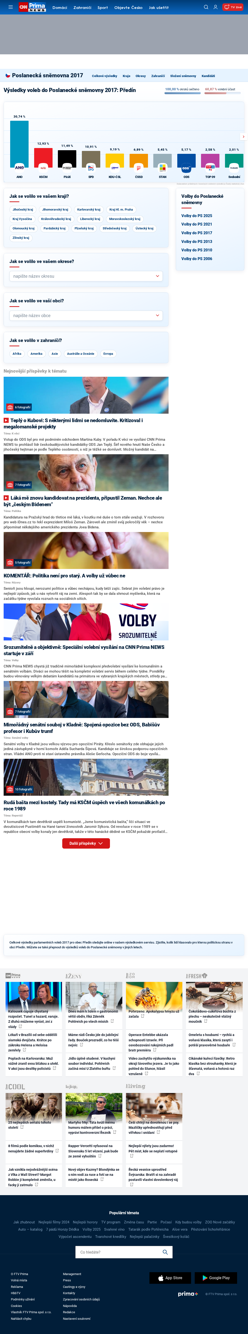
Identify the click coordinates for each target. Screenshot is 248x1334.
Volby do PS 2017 (196, 233)
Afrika (17, 353)
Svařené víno (114, 1229)
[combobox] (84, 276)
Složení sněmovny (183, 76)
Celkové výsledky (104, 76)
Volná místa (19, 1280)
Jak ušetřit (159, 8)
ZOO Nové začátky (220, 1222)
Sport (103, 8)
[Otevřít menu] (10, 7)
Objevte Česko (128, 8)
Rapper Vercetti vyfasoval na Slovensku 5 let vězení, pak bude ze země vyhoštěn (93, 1151)
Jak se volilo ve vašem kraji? (39, 196)
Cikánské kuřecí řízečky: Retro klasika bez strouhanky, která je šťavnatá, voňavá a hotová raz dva (213, 1066)
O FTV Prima (19, 1274)
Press (67, 1280)
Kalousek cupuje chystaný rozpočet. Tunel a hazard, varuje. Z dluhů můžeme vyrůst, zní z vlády (33, 1019)
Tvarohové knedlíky (110, 1237)
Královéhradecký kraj (56, 219)
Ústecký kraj (144, 228)
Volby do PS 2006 (196, 258)
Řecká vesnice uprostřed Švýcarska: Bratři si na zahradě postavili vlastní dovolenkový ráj (153, 1175)
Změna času (134, 1222)
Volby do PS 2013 (196, 241)
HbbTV (15, 1293)
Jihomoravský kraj (55, 209)
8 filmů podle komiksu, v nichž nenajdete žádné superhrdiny (31, 1148)
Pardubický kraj (54, 228)
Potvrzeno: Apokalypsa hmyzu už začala (154, 1013)
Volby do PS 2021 (196, 224)
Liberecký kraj (90, 219)
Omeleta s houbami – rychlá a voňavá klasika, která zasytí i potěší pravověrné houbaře (211, 1040)
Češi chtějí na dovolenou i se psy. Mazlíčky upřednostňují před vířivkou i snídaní (154, 1128)
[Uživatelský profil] (215, 7)
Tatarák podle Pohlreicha (148, 1229)
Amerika (36, 353)
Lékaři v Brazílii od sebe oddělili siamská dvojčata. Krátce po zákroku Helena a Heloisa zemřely (32, 1042)
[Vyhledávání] (206, 7)
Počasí (166, 1222)
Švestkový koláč (176, 1237)
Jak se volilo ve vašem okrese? (41, 261)
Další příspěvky (83, 843)
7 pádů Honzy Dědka (62, 1229)
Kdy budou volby (188, 1222)
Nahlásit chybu (21, 1318)
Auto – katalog (30, 1229)
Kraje (126, 76)
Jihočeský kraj (23, 209)
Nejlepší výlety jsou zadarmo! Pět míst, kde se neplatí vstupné (153, 1148)
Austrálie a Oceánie (80, 353)
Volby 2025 (92, 1229)
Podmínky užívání (23, 1299)
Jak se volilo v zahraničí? (35, 340)
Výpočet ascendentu (75, 1237)
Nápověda (70, 1306)
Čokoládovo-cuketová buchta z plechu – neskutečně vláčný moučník (212, 1016)
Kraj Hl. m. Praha (121, 209)
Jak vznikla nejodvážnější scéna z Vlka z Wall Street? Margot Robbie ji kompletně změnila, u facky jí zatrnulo (33, 1177)
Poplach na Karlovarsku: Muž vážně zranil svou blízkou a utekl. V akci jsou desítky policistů (33, 1064)
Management (72, 1274)
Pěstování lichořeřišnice (210, 1229)
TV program (110, 1222)
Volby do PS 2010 (196, 250)
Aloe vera (179, 1229)
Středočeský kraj (114, 228)
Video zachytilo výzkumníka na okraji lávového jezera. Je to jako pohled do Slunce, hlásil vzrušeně (154, 1066)
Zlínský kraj (21, 238)
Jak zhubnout (24, 1222)
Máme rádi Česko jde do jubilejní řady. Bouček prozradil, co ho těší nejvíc (93, 1040)
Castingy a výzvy (74, 1287)
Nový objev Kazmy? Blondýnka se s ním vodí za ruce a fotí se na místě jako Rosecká (93, 1175)
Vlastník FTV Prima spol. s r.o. (31, 1312)
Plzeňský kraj (84, 228)
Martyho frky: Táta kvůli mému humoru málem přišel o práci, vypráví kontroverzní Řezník (91, 1128)
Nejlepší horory (85, 1222)
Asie (55, 353)
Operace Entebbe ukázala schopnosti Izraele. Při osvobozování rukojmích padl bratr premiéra (151, 1042)
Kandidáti (208, 76)
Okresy (141, 76)
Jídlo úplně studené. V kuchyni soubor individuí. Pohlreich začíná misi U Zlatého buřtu (91, 1064)
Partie (152, 1222)
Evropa (108, 353)
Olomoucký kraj (23, 228)
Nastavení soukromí (76, 1318)
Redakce (69, 1312)
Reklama (17, 1287)
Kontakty (69, 1293)
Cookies (16, 1306)
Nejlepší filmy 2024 (54, 1222)
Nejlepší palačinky (144, 1237)
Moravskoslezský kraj (124, 219)
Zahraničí (82, 8)
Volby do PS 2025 (196, 215)
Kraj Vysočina (22, 219)
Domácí (60, 8)
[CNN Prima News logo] (32, 7)
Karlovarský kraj (88, 209)
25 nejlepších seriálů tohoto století (29, 1125)
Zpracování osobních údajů (81, 1299)
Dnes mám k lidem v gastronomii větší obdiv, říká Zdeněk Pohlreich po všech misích (93, 1016)
